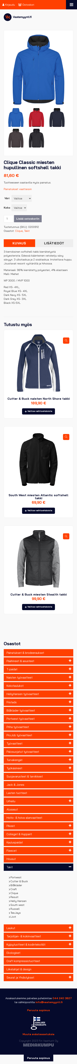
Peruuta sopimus (38, 1010)
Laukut (11, 928)
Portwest (16, 877)
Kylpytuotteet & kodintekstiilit (26, 944)
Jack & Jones (15, 784)
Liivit (13, 916)
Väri (7, 198)
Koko (7, 207)
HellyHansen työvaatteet (23, 694)
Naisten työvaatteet (20, 677)
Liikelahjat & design (19, 969)
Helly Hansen (19, 901)
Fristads (12, 702)
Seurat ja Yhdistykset (20, 977)
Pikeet (11, 826)
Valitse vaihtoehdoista (39, 411)
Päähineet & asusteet (20, 661)
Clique (14, 893)
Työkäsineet (14, 768)
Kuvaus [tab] (19, 243)
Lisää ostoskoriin (27, 218)
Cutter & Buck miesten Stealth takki (38, 594)
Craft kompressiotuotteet (23, 961)
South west (17, 905)
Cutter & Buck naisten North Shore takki (38, 398)
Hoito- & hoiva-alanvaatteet (24, 817)
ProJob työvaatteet (19, 735)
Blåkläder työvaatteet (21, 710)
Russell (15, 909)
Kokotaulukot (15, 686)
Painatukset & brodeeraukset (25, 653)
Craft (14, 889)
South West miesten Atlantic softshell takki (38, 496)
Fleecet (12, 850)
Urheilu (11, 801)
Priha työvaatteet (18, 727)
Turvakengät (14, 760)
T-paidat (12, 669)
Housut (11, 859)
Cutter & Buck (19, 881)
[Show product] (66, 340)
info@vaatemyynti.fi (49, 1002)
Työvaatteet (14, 743)
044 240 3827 (62, 998)
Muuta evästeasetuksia (38, 1034)
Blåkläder (16, 885)
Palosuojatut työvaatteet (23, 751)
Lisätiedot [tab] (54, 243)
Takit (10, 867)
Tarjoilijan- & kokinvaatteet (24, 936)
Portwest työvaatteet (21, 719)
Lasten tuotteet (17, 793)
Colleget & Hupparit (19, 834)
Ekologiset (13, 953)
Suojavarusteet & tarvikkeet (25, 776)
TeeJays (16, 912)
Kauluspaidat (15, 842)
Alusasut (12, 809)
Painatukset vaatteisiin (18, 189)
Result (15, 897)
